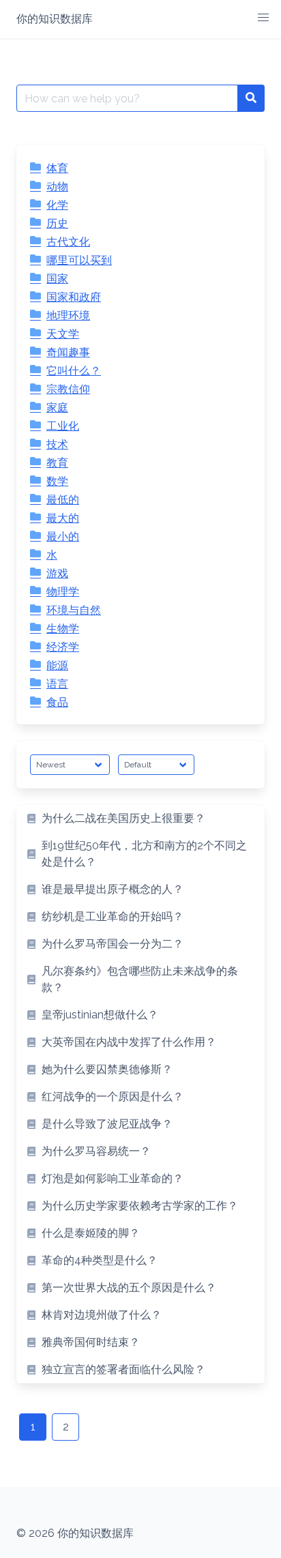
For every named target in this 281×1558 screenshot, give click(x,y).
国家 (57, 278)
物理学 (62, 591)
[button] (263, 17)
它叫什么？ (73, 370)
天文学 (62, 333)
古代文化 (68, 241)
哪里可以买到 (79, 260)
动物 (57, 186)
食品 (57, 702)
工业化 (62, 426)
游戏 (57, 573)
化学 (57, 205)
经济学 (62, 647)
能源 (57, 665)
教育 (57, 462)
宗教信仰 (68, 389)
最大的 (62, 518)
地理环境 (68, 315)
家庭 (57, 407)
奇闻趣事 (68, 352)
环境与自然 (73, 610)
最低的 (62, 499)
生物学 (62, 628)
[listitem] (140, 818)
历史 (57, 223)
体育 (57, 168)
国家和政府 (73, 297)
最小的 (62, 536)
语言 (57, 683)
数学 (57, 481)
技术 (57, 444)
